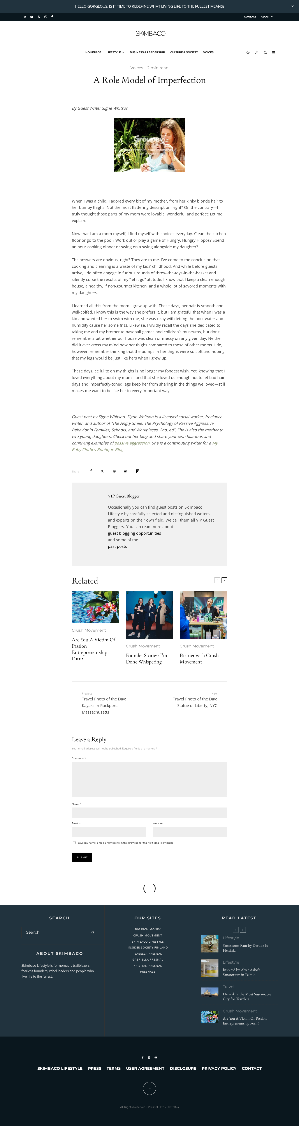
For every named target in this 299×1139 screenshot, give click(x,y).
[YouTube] (31, 16)
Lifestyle (114, 52)
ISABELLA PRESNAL (148, 954)
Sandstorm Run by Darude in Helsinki (245, 947)
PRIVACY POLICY (219, 1068)
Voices (208, 52)
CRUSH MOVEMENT (147, 935)
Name (76, 804)
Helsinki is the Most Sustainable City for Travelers (247, 996)
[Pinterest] (38, 16)
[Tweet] (102, 471)
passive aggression (132, 443)
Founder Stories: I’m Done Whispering (146, 658)
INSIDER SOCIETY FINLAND (148, 947)
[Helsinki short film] (209, 992)
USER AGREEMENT (145, 1068)
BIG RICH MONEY (148, 929)
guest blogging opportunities (134, 533)
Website (158, 823)
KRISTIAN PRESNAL (148, 966)
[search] (93, 932)
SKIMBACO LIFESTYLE (148, 941)
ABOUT (265, 16)
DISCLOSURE (183, 1068)
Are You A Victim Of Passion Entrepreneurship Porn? (93, 649)
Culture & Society (184, 52)
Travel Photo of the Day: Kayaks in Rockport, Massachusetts (104, 703)
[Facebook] (52, 16)
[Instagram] (45, 16)
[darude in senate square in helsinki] (209, 943)
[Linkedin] (24, 16)
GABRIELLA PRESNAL (147, 959)
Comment (79, 758)
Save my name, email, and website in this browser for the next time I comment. (125, 843)
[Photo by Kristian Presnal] (149, 615)
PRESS (94, 1068)
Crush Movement (89, 630)
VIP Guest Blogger (124, 496)
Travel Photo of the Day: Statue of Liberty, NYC (195, 700)
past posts (117, 546)
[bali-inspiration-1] (95, 607)
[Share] (91, 471)
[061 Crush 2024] (203, 615)
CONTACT (250, 16)
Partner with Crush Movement (199, 658)
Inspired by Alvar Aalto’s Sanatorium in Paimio (241, 972)
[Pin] (114, 471)
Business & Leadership (147, 52)
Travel (228, 986)
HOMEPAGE (93, 52)
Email (76, 823)
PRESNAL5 (147, 971)
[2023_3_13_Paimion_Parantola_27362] (209, 968)
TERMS (114, 1068)
